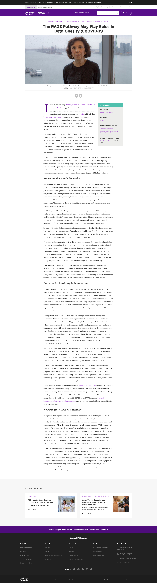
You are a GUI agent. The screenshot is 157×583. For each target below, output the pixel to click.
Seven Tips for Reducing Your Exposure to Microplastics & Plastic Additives (93, 502)
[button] (130, 2)
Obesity (102, 120)
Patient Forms (114, 7)
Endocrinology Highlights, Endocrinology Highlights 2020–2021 (88, 21)
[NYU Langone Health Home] (30, 13)
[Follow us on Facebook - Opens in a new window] (74, 569)
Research (51, 21)
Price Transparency (68, 579)
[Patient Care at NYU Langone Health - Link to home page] (24, 579)
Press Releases (103, 496)
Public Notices (91, 579)
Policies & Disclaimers (80, 579)
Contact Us (123, 7)
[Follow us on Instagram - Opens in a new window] (83, 569)
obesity (81, 114)
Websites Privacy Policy (102, 579)
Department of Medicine (106, 128)
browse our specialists (99, 530)
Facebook (80, 96)
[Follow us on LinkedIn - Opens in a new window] (91, 569)
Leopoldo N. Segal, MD (87, 386)
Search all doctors (105, 141)
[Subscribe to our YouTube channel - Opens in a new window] (87, 569)
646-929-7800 (82, 530)
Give (129, 7)
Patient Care (59, 21)
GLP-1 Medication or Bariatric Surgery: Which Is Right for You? (41, 501)
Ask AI (128, 13)
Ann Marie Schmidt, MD (106, 112)
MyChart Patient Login (102, 7)
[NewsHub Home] (44, 13)
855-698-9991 (133, 579)
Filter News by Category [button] (82, 12)
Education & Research (45, 7)
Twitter (76, 96)
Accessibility (113, 579)
